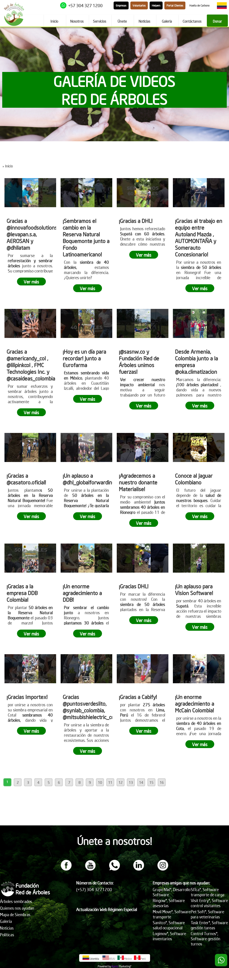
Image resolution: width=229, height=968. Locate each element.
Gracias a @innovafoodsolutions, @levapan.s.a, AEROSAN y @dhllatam (32, 234)
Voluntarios (139, 5)
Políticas (7, 934)
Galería (6, 921)
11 (110, 782)
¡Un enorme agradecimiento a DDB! (82, 593)
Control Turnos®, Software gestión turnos (205, 938)
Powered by (104, 966)
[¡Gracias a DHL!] (142, 192)
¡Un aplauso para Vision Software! (194, 589)
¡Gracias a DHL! (136, 220)
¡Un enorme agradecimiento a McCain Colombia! (194, 703)
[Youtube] (90, 869)
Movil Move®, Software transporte (172, 914)
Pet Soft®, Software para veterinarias (207, 914)
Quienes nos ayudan (17, 908)
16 (162, 782)
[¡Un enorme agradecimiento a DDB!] (86, 558)
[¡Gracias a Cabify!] (142, 668)
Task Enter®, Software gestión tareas (209, 925)
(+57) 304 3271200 (94, 889)
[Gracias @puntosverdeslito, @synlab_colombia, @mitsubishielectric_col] (86, 668)
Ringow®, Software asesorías (169, 903)
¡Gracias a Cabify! (138, 696)
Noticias (7, 927)
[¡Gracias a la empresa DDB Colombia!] (30, 558)
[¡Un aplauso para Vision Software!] (199, 558)
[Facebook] (66, 869)
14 (141, 782)
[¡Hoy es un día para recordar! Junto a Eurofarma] (86, 323)
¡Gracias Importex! (27, 696)
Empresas (121, 5)
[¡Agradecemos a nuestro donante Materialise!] (142, 447)
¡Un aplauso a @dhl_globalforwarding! (89, 478)
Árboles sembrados (16, 901)
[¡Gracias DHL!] (142, 558)
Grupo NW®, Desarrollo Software (171, 892)
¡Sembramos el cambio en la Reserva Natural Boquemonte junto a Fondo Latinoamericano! (86, 237)
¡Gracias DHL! (133, 586)
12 (121, 782)
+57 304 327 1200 (85, 5)
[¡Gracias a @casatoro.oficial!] (30, 447)
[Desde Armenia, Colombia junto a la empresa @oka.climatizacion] (199, 323)
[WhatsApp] (114, 869)
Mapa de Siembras (15, 914)
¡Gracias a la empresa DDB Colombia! (22, 593)
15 (151, 782)
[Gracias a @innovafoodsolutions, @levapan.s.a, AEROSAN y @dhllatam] (30, 192)
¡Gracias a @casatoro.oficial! (26, 478)
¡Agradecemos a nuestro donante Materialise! (138, 482)
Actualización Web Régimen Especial (106, 909)
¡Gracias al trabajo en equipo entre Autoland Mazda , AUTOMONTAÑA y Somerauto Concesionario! (198, 237)
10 (100, 782)
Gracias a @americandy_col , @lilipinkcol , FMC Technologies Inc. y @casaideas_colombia (31, 365)
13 (131, 782)
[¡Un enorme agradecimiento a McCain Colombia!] (199, 668)
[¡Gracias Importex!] (30, 668)
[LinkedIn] (138, 869)
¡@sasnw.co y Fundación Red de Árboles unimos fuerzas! (139, 361)
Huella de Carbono (199, 5)
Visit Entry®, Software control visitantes (209, 903)
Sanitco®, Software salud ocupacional (169, 925)
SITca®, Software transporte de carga (207, 892)
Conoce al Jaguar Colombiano (194, 478)
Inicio (9, 166)
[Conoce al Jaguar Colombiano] (199, 447)
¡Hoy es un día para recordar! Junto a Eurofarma (84, 358)
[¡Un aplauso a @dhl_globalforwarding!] (86, 447)
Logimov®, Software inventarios (169, 936)
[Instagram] (162, 869)
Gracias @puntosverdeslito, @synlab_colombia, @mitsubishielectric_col (89, 706)
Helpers (156, 5)
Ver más (31, 281)
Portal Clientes (175, 5)
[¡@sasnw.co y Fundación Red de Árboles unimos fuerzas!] (142, 323)
